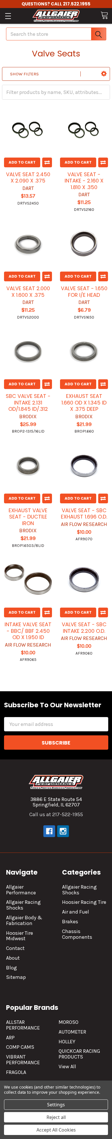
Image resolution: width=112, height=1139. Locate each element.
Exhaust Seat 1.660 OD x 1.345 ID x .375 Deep (84, 402)
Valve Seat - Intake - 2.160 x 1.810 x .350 (84, 181)
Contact (15, 948)
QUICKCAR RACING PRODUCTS (79, 1054)
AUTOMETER (72, 1032)
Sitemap (16, 977)
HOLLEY (67, 1041)
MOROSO (68, 1022)
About (13, 958)
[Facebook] (49, 831)
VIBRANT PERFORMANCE (23, 1060)
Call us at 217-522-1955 (56, 814)
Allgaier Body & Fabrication (24, 920)
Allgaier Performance (21, 890)
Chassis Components (77, 934)
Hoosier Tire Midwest (19, 936)
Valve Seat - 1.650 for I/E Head (84, 292)
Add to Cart (22, 162)
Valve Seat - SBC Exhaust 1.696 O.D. (84, 514)
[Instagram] (63, 831)
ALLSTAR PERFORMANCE (23, 1025)
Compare (47, 162)
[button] (104, 74)
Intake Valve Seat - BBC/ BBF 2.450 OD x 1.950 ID (28, 631)
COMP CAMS (20, 1047)
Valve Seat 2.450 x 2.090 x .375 (28, 177)
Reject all (56, 1117)
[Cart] (104, 15)
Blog (11, 968)
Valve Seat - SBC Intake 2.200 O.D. (84, 628)
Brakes (70, 921)
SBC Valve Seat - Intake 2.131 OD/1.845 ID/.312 (28, 402)
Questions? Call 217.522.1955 (56, 4)
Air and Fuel (75, 912)
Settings (56, 1104)
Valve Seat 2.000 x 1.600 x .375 (28, 292)
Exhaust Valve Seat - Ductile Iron (28, 517)
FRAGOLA (16, 1072)
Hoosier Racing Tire (84, 902)
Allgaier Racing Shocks (23, 905)
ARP (10, 1037)
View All (67, 1066)
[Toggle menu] (8, 16)
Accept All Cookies (56, 1130)
